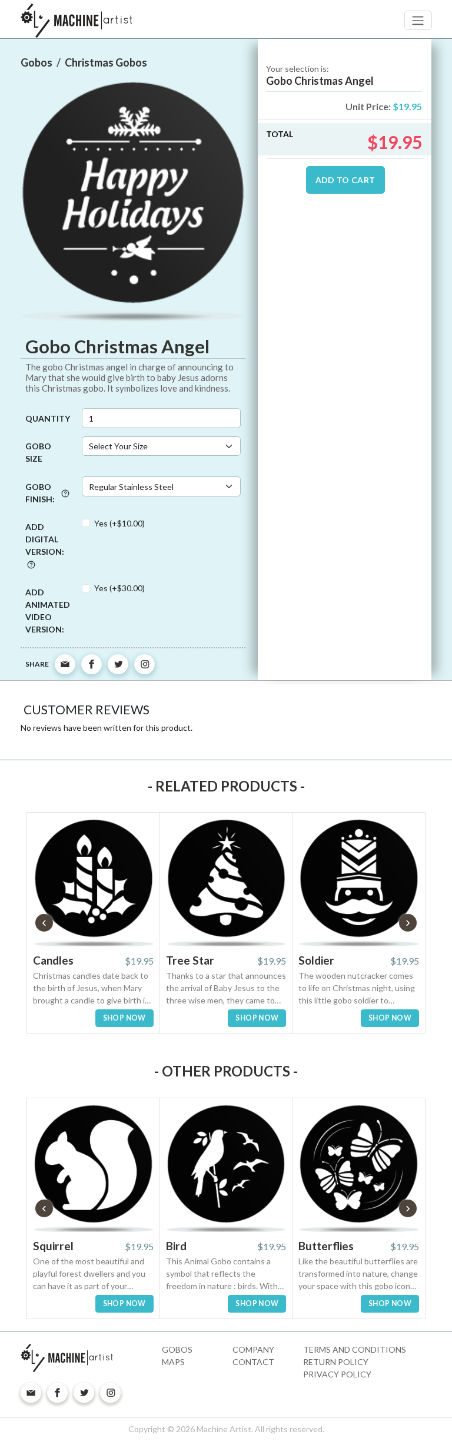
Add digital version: (44, 539)
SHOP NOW (124, 1017)
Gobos (177, 1349)
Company (253, 1349)
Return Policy (335, 1362)
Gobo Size (38, 452)
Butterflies (326, 1246)
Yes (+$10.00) (119, 523)
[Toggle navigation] (418, 20)
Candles (53, 960)
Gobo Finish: (40, 493)
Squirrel (53, 1246)
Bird (176, 1246)
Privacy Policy (337, 1374)
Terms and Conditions (354, 1349)
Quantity (47, 418)
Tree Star (190, 960)
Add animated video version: (47, 610)
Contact (253, 1362)
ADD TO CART (345, 180)
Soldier (316, 960)
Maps (173, 1362)
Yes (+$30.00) (119, 588)
